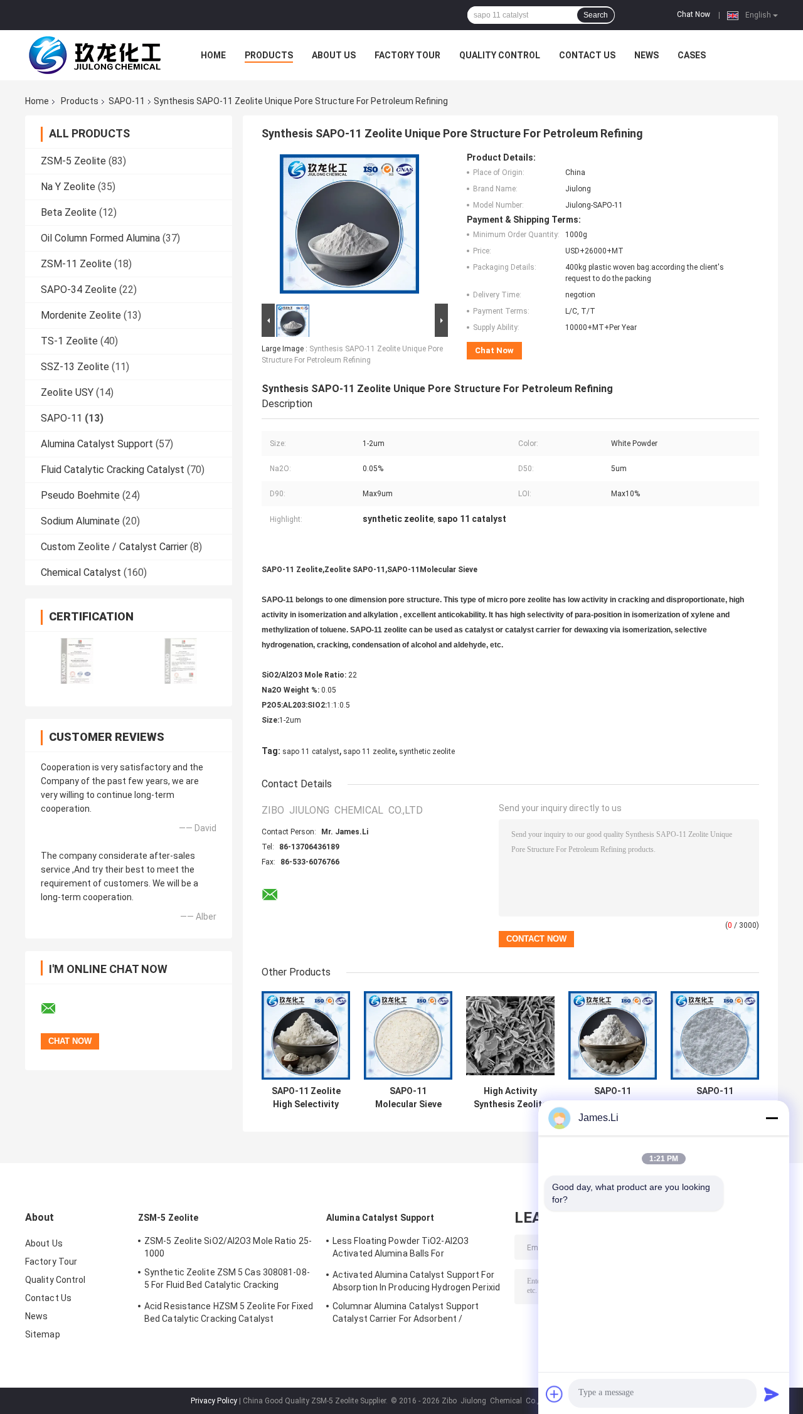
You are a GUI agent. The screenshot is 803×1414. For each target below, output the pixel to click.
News (646, 55)
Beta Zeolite (69, 212)
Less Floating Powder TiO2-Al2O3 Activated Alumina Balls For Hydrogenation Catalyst (400, 1249)
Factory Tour (407, 55)
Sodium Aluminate (80, 521)
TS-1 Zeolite (69, 341)
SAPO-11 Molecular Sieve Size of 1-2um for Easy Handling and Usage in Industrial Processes (715, 1098)
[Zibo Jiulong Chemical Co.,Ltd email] (56, 1009)
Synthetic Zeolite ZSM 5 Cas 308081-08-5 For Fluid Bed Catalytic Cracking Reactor (227, 1280)
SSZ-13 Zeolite (75, 367)
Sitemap (42, 1334)
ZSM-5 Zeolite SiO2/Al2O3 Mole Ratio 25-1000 (228, 1247)
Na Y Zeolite (68, 187)
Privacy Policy (214, 1400)
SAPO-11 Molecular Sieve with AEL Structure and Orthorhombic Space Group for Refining (408, 1098)
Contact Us (587, 55)
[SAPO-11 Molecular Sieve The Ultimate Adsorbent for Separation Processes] (612, 1035)
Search (595, 15)
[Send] (772, 1394)
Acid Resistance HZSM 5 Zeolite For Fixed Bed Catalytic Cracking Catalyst (228, 1312)
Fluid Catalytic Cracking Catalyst (112, 470)
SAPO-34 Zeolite (79, 289)
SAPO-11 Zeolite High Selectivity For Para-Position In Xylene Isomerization (306, 1098)
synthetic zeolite (427, 751)
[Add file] (554, 1394)
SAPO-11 (127, 101)
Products (269, 55)
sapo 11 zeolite (369, 751)
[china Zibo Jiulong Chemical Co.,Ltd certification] (77, 661)
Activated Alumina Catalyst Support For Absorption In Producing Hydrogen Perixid (416, 1281)
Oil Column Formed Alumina (100, 238)
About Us (334, 55)
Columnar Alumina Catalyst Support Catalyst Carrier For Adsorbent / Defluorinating (405, 1314)
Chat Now (693, 14)
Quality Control (499, 55)
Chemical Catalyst (81, 572)
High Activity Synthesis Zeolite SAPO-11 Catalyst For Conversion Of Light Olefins (510, 1098)
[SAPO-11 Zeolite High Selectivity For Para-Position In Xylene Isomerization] (306, 1035)
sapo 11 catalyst (310, 751)
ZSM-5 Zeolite (73, 161)
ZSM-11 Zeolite (76, 264)
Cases (692, 55)
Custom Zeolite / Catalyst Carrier (114, 547)
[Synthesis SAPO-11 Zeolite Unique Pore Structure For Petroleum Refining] (349, 226)
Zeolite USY (67, 392)
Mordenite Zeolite (81, 315)
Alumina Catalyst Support (97, 444)
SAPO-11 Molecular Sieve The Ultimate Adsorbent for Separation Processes (613, 1098)
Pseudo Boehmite (80, 495)
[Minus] (771, 1117)
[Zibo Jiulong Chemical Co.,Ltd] (94, 55)
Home (213, 55)
